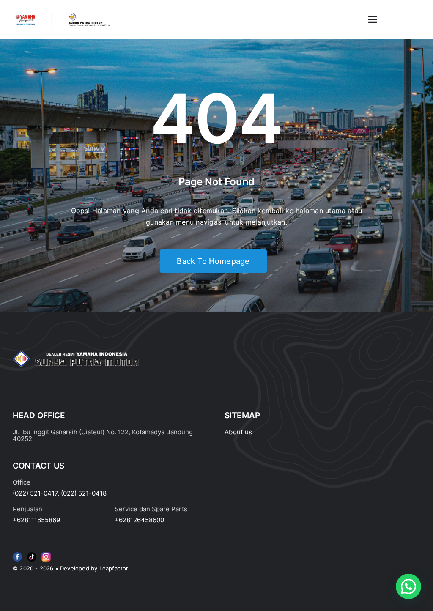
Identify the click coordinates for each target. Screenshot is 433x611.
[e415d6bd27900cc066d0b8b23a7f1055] (31, 554)
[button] (408, 586)
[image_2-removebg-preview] (25, 16)
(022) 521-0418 (84, 493)
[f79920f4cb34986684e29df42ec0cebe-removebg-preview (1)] (17, 554)
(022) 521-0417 (35, 493)
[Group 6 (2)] (46, 554)
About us (238, 432)
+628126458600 (139, 520)
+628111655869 (36, 520)
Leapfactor (114, 568)
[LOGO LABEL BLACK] (89, 16)
